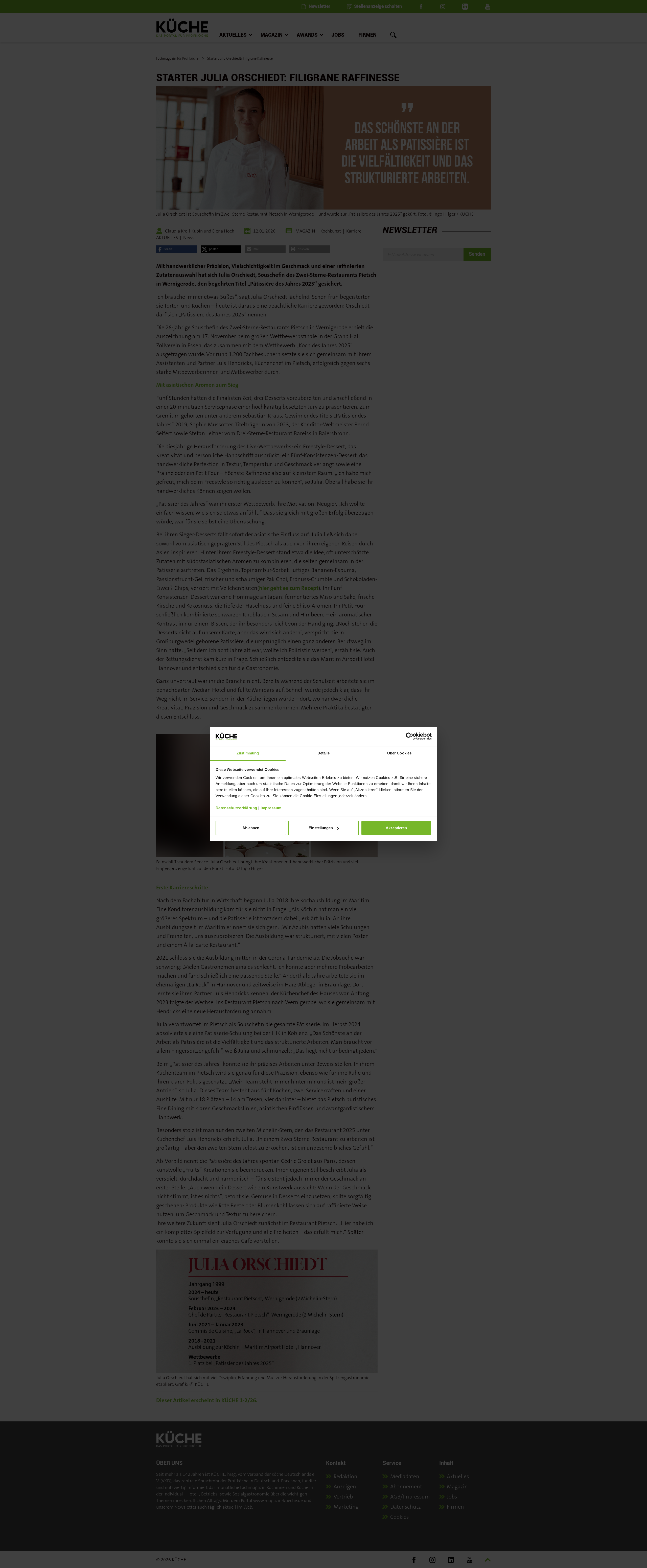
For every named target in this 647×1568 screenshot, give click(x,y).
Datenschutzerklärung (236, 808)
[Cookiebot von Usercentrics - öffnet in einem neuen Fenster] (409, 736)
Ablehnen (250, 828)
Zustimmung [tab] (248, 753)
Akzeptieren (396, 828)
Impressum (271, 808)
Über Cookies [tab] (399, 753)
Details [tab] (323, 753)
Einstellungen (321, 828)
